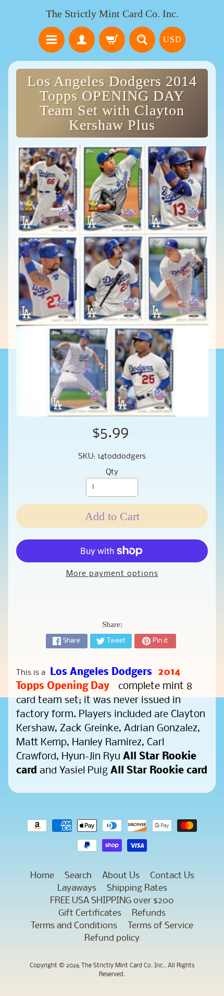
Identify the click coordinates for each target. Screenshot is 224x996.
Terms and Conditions (74, 926)
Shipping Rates (137, 888)
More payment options (112, 574)
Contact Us (172, 876)
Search (78, 876)
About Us (121, 876)
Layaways (76, 888)
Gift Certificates (89, 913)
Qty (112, 472)
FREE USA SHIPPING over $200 (112, 901)
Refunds (149, 913)
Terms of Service (160, 926)
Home (42, 876)
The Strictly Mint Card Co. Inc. (112, 13)
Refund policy (112, 938)
